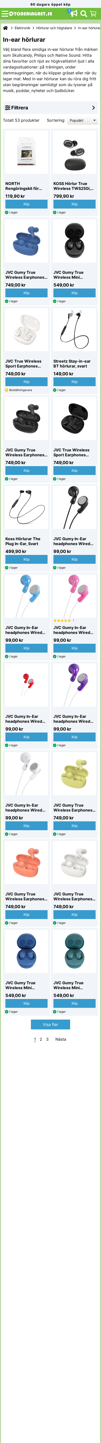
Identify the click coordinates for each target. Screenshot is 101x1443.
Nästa (60, 1039)
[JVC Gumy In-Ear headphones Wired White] (26, 773)
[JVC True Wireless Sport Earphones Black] (74, 418)
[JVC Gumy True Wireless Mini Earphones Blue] (26, 951)
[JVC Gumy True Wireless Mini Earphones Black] (74, 240)
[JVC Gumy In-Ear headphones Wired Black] (74, 507)
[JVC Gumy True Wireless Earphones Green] (74, 773)
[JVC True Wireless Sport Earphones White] (26, 329)
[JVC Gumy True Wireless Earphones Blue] (26, 240)
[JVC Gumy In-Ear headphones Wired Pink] (74, 596)
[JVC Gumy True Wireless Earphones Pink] (26, 862)
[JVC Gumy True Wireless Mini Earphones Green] (74, 951)
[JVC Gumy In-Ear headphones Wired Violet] (74, 685)
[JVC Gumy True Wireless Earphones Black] (26, 418)
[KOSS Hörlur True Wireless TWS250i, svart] (74, 152)
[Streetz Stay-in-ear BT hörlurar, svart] (74, 329)
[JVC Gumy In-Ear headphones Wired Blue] (26, 596)
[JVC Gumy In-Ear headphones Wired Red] (26, 685)
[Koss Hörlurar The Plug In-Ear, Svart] (26, 507)
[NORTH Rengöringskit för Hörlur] (26, 152)
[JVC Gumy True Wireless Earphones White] (74, 862)
